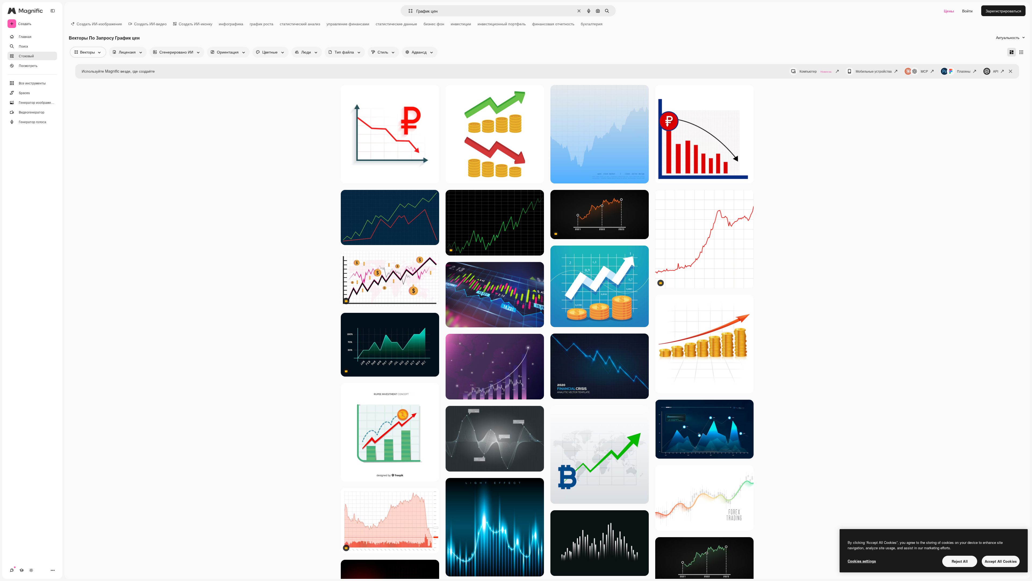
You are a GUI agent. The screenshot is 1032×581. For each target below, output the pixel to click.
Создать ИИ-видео (150, 23)
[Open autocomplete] (408, 11)
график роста (261, 23)
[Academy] (21, 570)
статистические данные (396, 23)
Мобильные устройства (874, 71)
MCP (924, 71)
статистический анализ (300, 23)
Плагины (963, 71)
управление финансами (348, 23)
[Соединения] (12, 570)
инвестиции (461, 23)
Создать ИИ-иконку (195, 23)
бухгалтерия (592, 23)
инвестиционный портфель (502, 23)
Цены (949, 10)
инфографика (231, 23)
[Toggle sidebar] (52, 10)
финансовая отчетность (553, 23)
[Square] (1021, 52)
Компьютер (816, 71)
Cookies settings (862, 561)
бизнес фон (434, 23)
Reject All (960, 561)
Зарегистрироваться (1003, 10)
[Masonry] (1011, 52)
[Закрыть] (1010, 71)
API (995, 71)
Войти (967, 10)
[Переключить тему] (31, 570)
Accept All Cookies (1001, 561)
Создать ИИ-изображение (99, 23)
